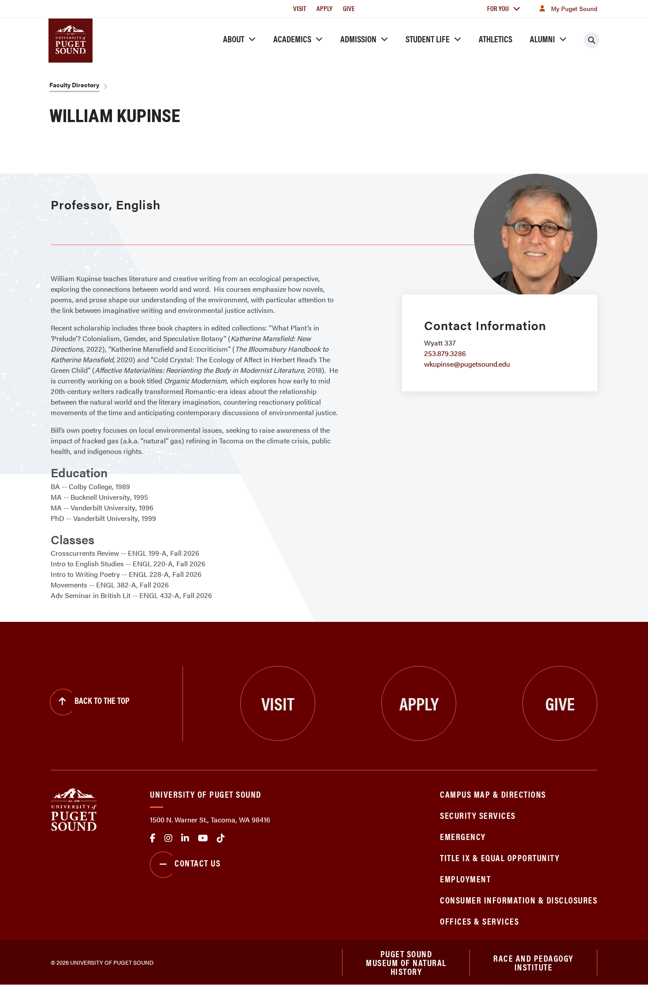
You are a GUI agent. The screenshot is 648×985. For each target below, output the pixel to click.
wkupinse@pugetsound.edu (467, 364)
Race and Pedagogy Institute (533, 962)
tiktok (221, 838)
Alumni (542, 38)
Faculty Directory (74, 84)
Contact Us (197, 862)
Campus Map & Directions (493, 794)
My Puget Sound (574, 8)
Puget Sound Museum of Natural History (406, 962)
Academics (292, 38)
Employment (465, 878)
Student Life (428, 38)
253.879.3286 (445, 353)
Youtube (203, 838)
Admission (358, 38)
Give (349, 8)
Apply (324, 8)
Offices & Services (479, 920)
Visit (299, 8)
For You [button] (498, 8)
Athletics (495, 38)
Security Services (478, 815)
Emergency (463, 836)
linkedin (185, 838)
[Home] (74, 808)
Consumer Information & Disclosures (518, 899)
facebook (153, 838)
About (233, 38)
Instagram (168, 838)
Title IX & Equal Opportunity (499, 857)
